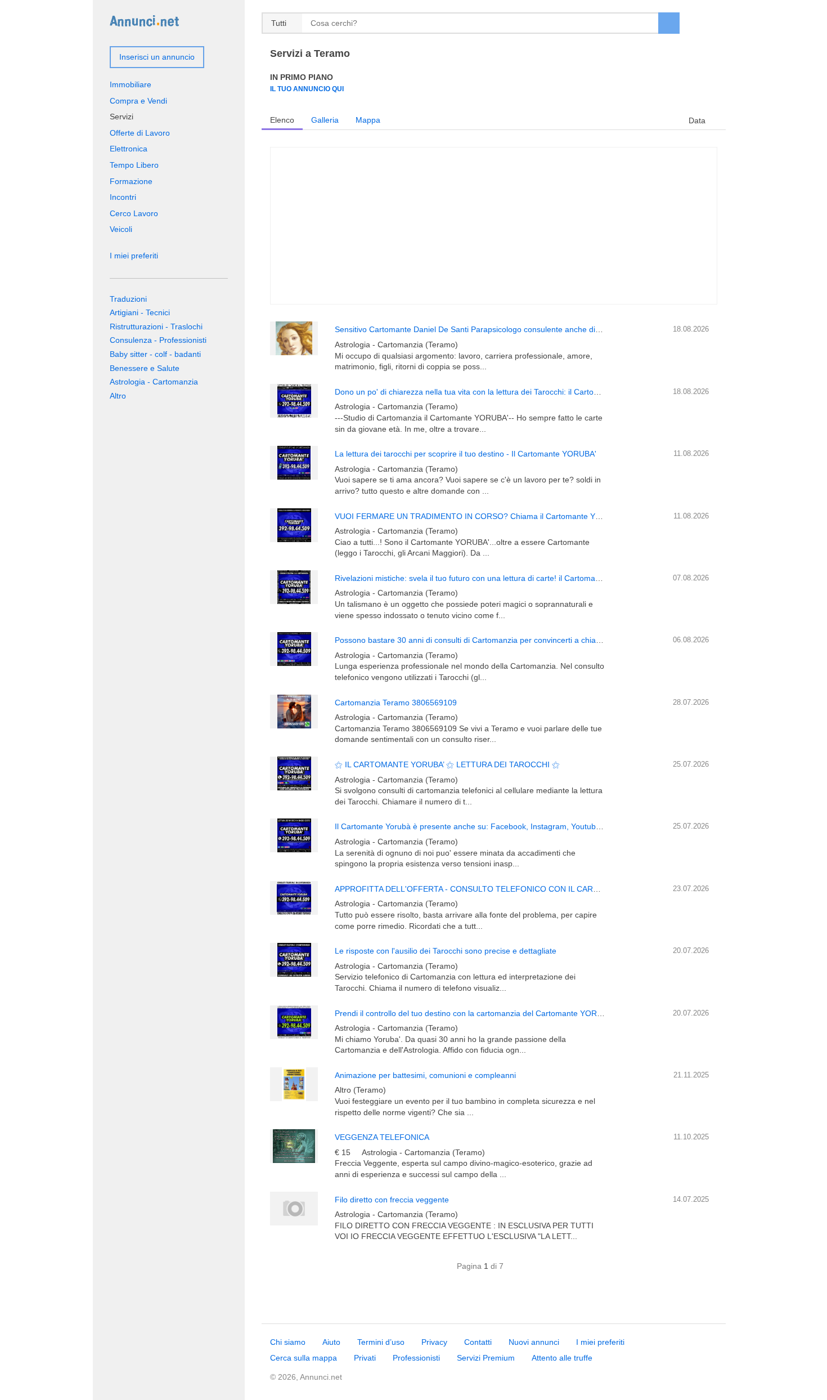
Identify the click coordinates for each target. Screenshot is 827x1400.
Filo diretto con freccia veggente (392, 1199)
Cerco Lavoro (134, 213)
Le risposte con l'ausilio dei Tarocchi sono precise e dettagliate (445, 950)
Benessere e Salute (144, 368)
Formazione (131, 181)
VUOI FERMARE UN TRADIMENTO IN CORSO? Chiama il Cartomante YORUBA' (479, 516)
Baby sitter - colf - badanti (155, 354)
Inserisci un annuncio (157, 56)
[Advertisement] (493, 226)
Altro (118, 395)
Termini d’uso (380, 1342)
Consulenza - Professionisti (158, 340)
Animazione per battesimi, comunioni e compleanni (425, 1075)
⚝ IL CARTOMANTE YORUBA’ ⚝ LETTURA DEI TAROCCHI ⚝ (447, 764)
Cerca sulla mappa (303, 1357)
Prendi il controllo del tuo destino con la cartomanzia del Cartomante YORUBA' (474, 1013)
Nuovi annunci (534, 1342)
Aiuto (331, 1342)
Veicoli (121, 229)
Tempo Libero (134, 164)
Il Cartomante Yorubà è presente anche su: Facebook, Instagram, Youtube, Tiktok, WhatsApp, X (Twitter (520, 826)
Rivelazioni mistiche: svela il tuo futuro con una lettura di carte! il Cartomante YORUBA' (489, 578)
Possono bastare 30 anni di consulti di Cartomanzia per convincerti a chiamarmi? (479, 640)
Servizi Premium (486, 1357)
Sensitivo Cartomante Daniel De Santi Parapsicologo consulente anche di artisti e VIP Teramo (501, 329)
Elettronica (128, 148)
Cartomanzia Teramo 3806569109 (396, 702)
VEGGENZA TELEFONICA (382, 1137)
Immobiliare (130, 84)
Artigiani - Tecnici (140, 312)
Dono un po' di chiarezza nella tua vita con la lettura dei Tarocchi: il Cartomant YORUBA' (491, 391)
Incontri (123, 197)
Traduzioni (128, 298)
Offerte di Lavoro (140, 132)
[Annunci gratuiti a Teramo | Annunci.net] (144, 20)
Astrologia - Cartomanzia (154, 381)
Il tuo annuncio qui (307, 88)
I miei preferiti (134, 255)
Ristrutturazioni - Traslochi (156, 326)
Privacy (434, 1342)
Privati (365, 1357)
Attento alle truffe (562, 1357)
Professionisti (416, 1357)
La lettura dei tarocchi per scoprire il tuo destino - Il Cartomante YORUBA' (465, 453)
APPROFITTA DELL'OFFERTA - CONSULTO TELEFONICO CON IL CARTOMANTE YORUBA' (501, 888)
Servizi (121, 116)
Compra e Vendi (138, 100)
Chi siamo (287, 1342)
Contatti (478, 1342)
